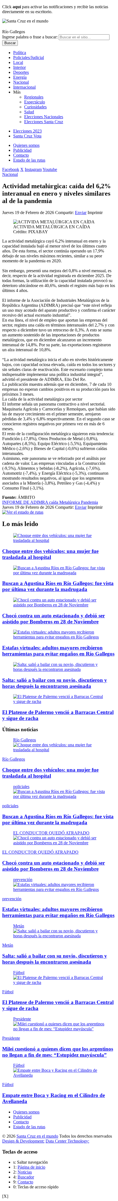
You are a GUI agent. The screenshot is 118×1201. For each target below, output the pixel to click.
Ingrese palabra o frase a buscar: (30, 37)
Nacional (21, 82)
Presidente (22, 1019)
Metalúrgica (70, 502)
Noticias (25, 1172)
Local (18, 62)
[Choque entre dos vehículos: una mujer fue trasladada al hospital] (59, 540)
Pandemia (89, 502)
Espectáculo (34, 102)
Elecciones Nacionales (43, 116)
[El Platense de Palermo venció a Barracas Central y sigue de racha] (59, 701)
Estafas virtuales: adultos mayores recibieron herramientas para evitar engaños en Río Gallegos (58, 651)
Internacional (24, 87)
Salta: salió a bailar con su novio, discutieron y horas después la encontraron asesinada (54, 683)
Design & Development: (23, 1141)
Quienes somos (26, 145)
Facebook (10, 169)
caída (54, 502)
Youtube (50, 169)
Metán (18, 926)
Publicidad (22, 150)
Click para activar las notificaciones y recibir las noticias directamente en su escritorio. (55, 9)
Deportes (21, 72)
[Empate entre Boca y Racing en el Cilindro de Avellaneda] (59, 1075)
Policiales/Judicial (28, 57)
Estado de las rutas (29, 160)
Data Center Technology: (67, 1141)
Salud (29, 111)
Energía (20, 77)
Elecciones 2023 (27, 131)
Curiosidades (35, 107)
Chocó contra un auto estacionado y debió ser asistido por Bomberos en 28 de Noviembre (53, 619)
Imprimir (95, 212)
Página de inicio (31, 1167)
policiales (21, 786)
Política (19, 52)
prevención (22, 879)
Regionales (33, 97)
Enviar (80, 212)
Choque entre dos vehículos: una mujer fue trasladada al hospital (50, 554)
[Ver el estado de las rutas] (22, 512)
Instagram (33, 169)
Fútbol (18, 972)
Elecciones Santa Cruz (43, 121)
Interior (19, 67)
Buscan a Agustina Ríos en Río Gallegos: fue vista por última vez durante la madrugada (58, 586)
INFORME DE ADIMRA (25, 502)
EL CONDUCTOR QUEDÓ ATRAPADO (51, 833)
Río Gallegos (24, 740)
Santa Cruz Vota (27, 136)
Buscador (26, 1177)
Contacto (21, 155)
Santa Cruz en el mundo (37, 1136)
